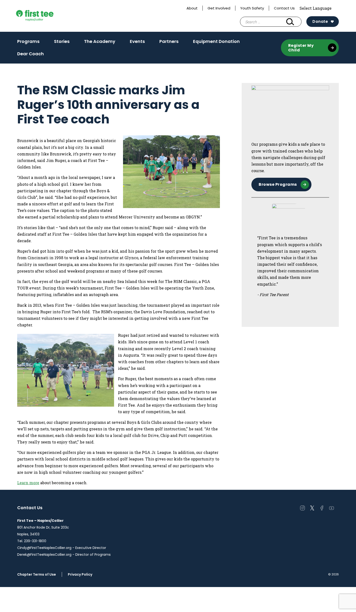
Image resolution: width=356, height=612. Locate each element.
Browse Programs (278, 184)
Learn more (28, 482)
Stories (62, 41)
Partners (168, 41)
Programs (28, 41)
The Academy (99, 43)
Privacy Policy (80, 574)
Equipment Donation (216, 41)
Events (137, 43)
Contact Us (284, 8)
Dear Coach (30, 54)
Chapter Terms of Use (36, 574)
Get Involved (219, 8)
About (192, 8)
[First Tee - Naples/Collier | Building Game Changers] (43, 16)
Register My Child (301, 48)
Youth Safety (252, 8)
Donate (320, 21)
